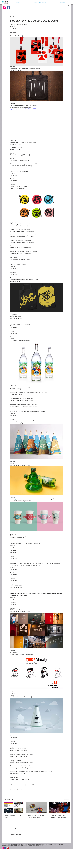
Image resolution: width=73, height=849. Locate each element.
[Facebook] (8, 7)
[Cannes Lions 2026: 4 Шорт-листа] (13, 807)
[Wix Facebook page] (5, 848)
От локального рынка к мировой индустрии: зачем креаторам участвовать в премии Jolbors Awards (59, 816)
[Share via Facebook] (10, 789)
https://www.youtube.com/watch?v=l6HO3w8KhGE (23, 109)
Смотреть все (67, 799)
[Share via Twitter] (14, 789)
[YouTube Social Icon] (8, 848)
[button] (68, 5)
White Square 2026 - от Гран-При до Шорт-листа (36, 816)
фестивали (13, 784)
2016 (33, 784)
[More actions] (62, 17)
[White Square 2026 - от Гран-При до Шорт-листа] (36, 807)
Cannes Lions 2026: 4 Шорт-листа (13, 816)
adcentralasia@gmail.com (38, 845)
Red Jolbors (21, 784)
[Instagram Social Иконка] (4, 7)
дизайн (28, 784)
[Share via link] (21, 789)
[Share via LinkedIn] (17, 789)
